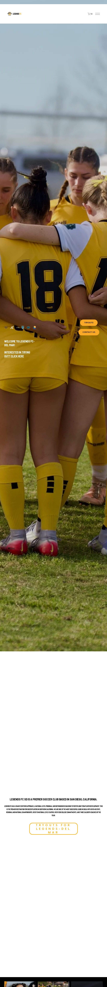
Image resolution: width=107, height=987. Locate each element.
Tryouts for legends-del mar (53, 828)
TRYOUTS (88, 323)
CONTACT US (89, 332)
